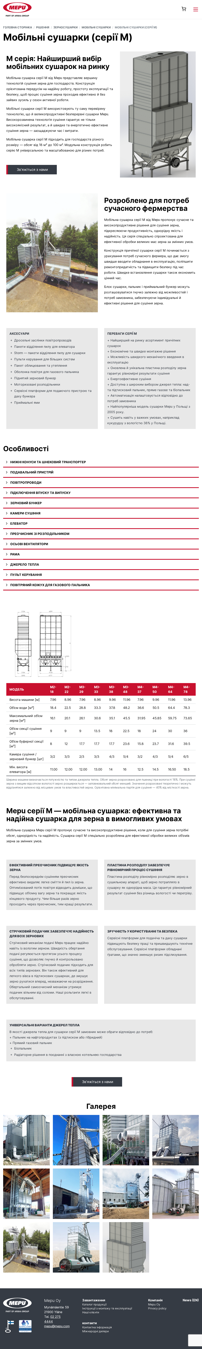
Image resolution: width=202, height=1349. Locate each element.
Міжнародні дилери (95, 1331)
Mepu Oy (154, 1304)
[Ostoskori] (183, 9)
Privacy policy (157, 1308)
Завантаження (93, 1300)
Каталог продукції (94, 1304)
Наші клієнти (90, 1312)
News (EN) (191, 1300)
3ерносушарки (65, 27)
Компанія (155, 1300)
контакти (89, 1323)
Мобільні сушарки (96, 27)
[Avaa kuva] (26, 1140)
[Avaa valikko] (196, 9)
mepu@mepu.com (57, 1326)
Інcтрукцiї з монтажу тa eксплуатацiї (107, 1308)
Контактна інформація (97, 1327)
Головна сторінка (17, 27)
